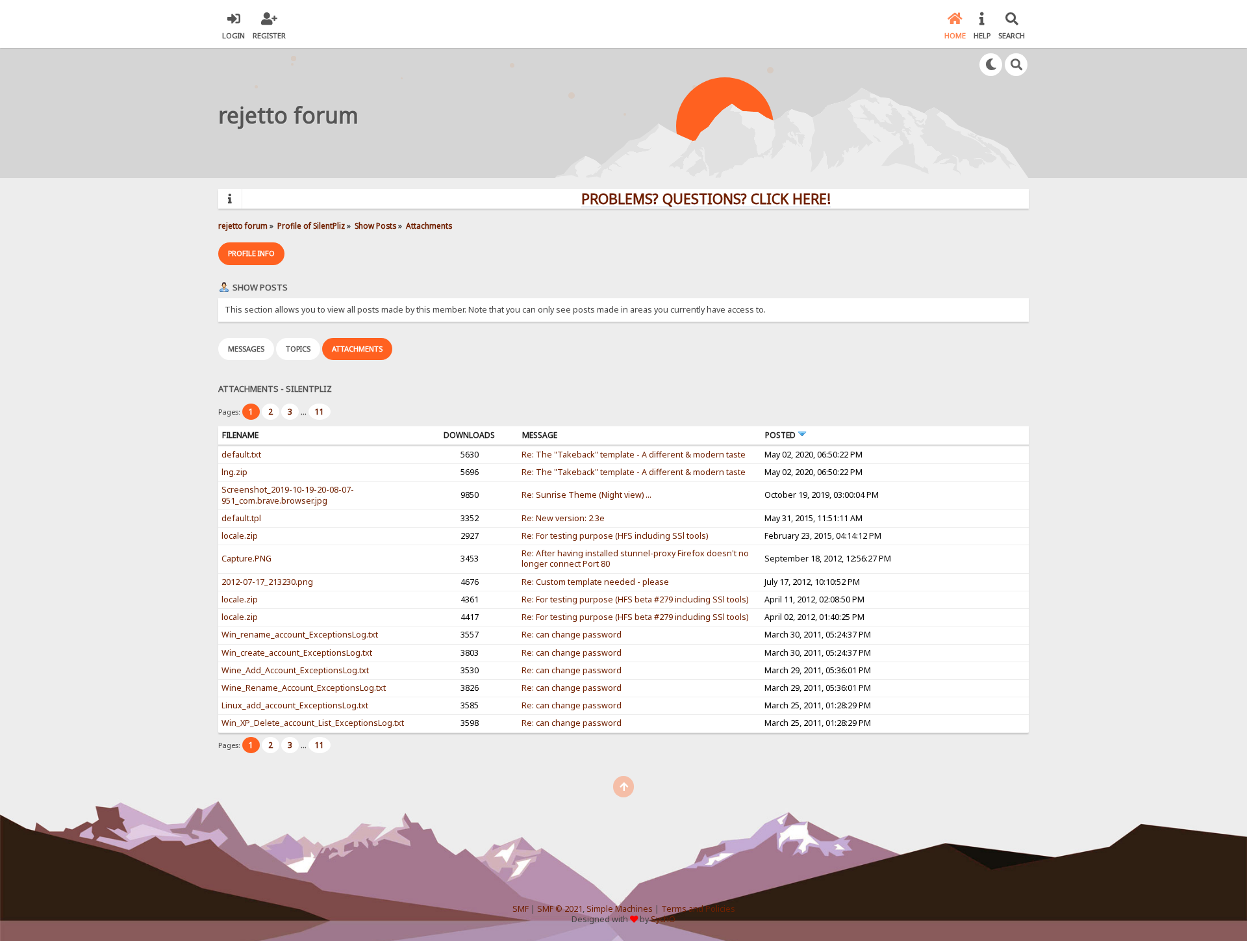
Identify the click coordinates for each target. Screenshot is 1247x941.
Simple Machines (619, 908)
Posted (781, 435)
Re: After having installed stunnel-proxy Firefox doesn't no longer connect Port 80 (635, 558)
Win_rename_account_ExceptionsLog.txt (299, 634)
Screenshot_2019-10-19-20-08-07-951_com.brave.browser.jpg (287, 495)
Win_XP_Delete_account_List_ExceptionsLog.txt (312, 722)
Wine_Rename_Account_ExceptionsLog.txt (303, 687)
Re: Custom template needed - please (595, 581)
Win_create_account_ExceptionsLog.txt (296, 652)
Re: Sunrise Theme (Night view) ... (586, 494)
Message (539, 435)
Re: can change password (572, 634)
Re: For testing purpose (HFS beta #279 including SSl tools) (635, 599)
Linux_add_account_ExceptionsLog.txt (294, 705)
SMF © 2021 (560, 908)
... (305, 412)
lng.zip (234, 472)
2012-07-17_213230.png (267, 581)
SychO (663, 919)
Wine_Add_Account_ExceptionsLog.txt (295, 670)
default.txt (241, 454)
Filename (240, 435)
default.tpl (241, 518)
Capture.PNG (246, 558)
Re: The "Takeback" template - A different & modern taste (634, 454)
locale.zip (239, 535)
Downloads (469, 435)
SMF (520, 908)
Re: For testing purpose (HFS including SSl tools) (615, 535)
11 (319, 411)
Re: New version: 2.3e (563, 518)
